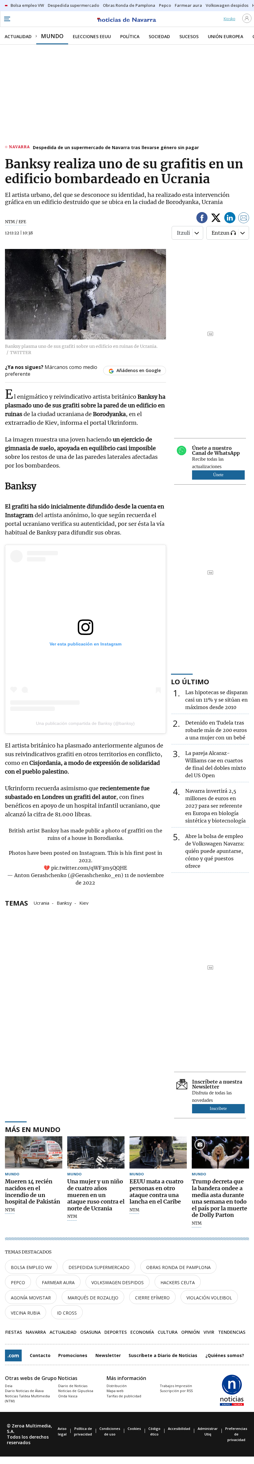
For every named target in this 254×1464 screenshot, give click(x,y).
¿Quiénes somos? (224, 1355)
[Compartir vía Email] (243, 219)
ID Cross (67, 1313)
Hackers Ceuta (177, 1282)
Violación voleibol (209, 1298)
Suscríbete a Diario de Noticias (163, 1355)
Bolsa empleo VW (31, 1267)
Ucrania (41, 902)
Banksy (64, 902)
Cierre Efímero (152, 1298)
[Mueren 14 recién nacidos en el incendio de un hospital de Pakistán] (33, 1152)
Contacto (40, 1355)
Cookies (134, 1428)
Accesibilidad (179, 1428)
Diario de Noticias (72, 1385)
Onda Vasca (67, 1396)
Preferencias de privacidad (236, 1434)
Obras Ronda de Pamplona (178, 1267)
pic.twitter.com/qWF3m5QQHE (89, 868)
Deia (8, 1385)
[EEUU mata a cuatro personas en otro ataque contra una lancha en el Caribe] (158, 1152)
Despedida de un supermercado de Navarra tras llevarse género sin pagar (116, 147)
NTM (10, 1210)
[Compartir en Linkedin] (229, 219)
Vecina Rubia (25, 1313)
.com (13, 1355)
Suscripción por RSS (176, 1390)
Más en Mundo (32, 1129)
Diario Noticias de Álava (24, 1390)
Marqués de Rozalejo (93, 1298)
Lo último (190, 681)
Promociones (72, 1355)
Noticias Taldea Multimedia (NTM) (27, 1399)
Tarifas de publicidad (124, 1396)
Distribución (117, 1385)
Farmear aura (58, 1282)
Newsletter (108, 1355)
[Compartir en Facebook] (202, 219)
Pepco (18, 1282)
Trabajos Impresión (176, 1385)
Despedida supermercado (98, 1267)
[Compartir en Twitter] (215, 219)
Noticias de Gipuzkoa (75, 1390)
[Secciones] (7, 19)
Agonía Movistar (31, 1298)
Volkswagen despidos (117, 1282)
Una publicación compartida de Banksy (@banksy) (85, 723)
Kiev (84, 902)
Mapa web (115, 1390)
